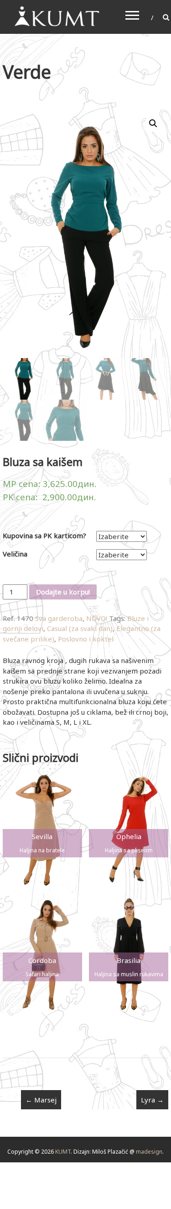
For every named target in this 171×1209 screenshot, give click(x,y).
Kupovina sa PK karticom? (44, 535)
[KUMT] (56, 16)
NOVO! (96, 618)
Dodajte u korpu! (63, 591)
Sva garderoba (59, 618)
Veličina (15, 553)
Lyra (152, 1099)
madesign (149, 1152)
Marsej (41, 1099)
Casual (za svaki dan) (80, 628)
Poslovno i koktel (86, 638)
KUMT (63, 1152)
